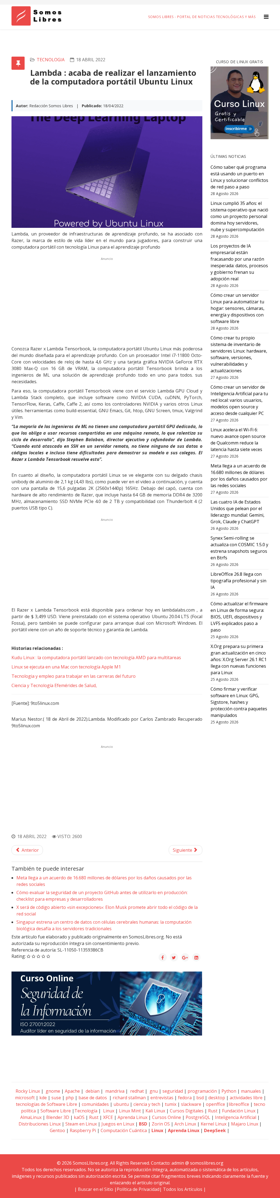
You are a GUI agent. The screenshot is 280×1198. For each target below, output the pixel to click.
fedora (185, 1098)
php (70, 1098)
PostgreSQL (198, 1117)
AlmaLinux (31, 1117)
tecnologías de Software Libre (46, 1104)
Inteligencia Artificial (235, 1117)
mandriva (114, 1091)
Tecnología (85, 1111)
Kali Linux (155, 1111)
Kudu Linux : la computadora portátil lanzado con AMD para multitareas (96, 658)
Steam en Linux (81, 1124)
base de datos (92, 1098)
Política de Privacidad (138, 1189)
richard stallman (129, 1098)
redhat (136, 1091)
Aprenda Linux (132, 1117)
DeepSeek (215, 1130)
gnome (52, 1091)
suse (56, 1098)
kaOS (79, 1117)
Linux (108, 1111)
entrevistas (161, 1098)
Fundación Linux (238, 1111)
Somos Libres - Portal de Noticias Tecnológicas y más (202, 16)
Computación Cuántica (124, 1130)
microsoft (25, 1098)
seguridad (172, 1091)
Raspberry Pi (83, 1130)
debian (92, 1091)
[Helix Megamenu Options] (266, 16)
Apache (72, 1091)
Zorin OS (161, 1124)
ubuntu (121, 1104)
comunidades (95, 1104)
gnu (153, 1091)
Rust (212, 1111)
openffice (215, 1104)
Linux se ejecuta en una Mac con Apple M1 (66, 667)
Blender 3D (57, 1117)
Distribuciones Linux (40, 1124)
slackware (191, 1104)
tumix (170, 1104)
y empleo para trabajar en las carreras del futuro (73, 676)
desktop (216, 1098)
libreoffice (239, 1104)
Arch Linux (185, 1124)
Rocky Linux (28, 1091)
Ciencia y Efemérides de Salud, (54, 685)
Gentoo (57, 1130)
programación (202, 1091)
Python (228, 1091)
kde (43, 1098)
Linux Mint (130, 1111)
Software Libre (55, 1111)
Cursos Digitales (186, 1111)
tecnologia (51, 60)
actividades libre (246, 1098)
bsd (200, 1098)
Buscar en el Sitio (95, 1189)
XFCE (108, 1117)
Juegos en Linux (117, 1124)
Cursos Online (166, 1117)
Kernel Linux (213, 1124)
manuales (251, 1091)
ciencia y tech (146, 1104)
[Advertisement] (106, 300)
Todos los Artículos (182, 1189)
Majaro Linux (244, 1124)
